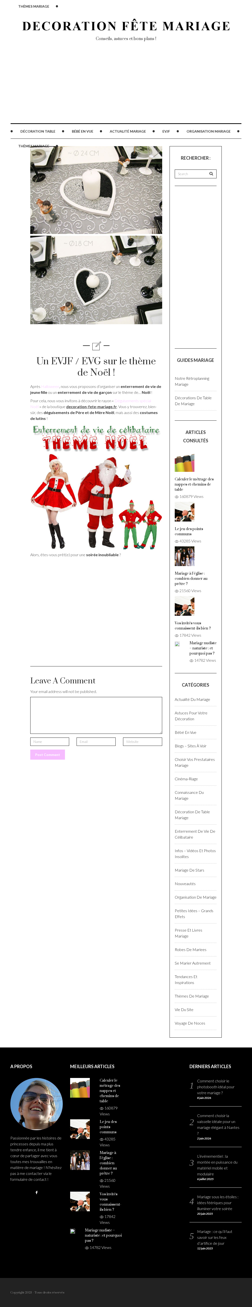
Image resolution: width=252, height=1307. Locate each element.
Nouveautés (185, 883)
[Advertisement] (126, 88)
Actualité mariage (128, 131)
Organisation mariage (209, 131)
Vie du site (184, 1009)
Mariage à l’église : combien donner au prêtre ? (191, 578)
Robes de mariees (190, 949)
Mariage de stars (189, 870)
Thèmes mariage (33, 146)
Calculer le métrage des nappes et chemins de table (194, 484)
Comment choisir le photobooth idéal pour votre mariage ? (216, 1086)
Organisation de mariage (196, 897)
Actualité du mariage (192, 699)
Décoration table (37, 131)
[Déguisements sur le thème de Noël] (96, 486)
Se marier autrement (193, 963)
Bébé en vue (82, 131)
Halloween (50, 386)
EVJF (166, 131)
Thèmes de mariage (192, 996)
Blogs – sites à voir (190, 745)
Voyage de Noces (190, 1023)
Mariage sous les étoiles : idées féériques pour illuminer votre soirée (217, 1202)
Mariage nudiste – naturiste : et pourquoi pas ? (203, 648)
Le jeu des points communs (108, 1127)
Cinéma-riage (186, 778)
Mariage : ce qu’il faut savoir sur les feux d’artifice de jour (214, 1237)
